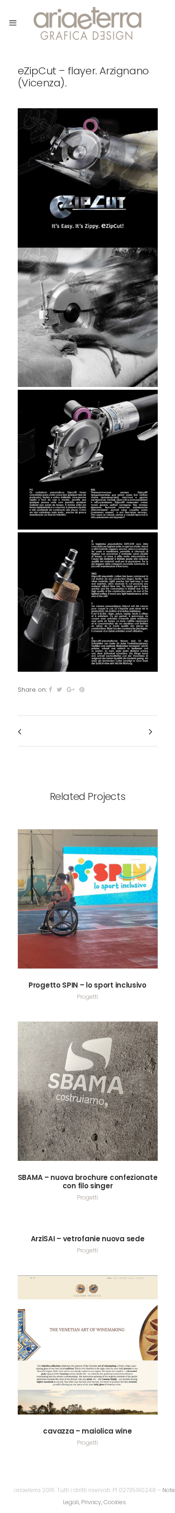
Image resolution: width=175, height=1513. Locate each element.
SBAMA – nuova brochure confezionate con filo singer (88, 1181)
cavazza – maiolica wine (87, 1431)
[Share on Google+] (71, 689)
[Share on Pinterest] (81, 689)
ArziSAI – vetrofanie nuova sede (88, 1239)
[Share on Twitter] (59, 689)
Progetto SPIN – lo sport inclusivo (87, 985)
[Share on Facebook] (50, 689)
